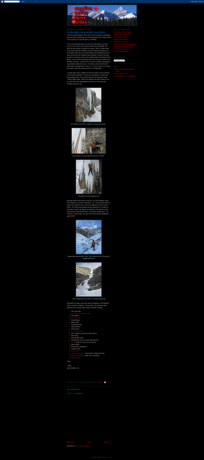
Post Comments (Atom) (83, 446)
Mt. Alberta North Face (121, 37)
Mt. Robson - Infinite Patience (123, 32)
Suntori (73, 342)
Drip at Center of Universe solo (123, 46)
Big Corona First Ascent (121, 42)
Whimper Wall (75, 358)
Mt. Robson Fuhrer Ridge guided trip (125, 44)
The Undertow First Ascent (122, 49)
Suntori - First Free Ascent (122, 34)
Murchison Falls (76, 318)
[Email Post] (104, 382)
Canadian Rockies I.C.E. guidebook (125, 76)
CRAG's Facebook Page (121, 73)
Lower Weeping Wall (77, 353)
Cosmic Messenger (77, 331)
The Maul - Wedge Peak (121, 51)
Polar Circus (75, 351)
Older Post (107, 442)
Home (89, 442)
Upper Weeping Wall (77, 355)
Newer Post (70, 442)
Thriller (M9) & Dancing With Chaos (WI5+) (86, 32)
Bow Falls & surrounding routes (80, 313)
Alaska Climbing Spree (121, 39)
